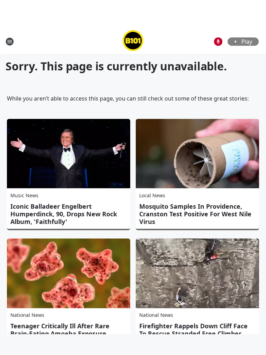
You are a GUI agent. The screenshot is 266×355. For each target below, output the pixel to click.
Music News (24, 195)
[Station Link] (133, 41)
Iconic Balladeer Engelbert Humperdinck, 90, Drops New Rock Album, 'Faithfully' (63, 213)
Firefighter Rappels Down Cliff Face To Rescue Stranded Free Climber (193, 329)
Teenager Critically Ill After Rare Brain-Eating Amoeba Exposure (59, 329)
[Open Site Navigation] (10, 41)
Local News (152, 195)
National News (27, 315)
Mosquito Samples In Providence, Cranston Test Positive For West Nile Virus (195, 213)
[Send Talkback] (218, 41)
